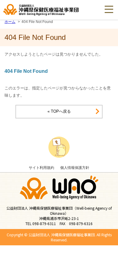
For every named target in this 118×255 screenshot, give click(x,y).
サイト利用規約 (41, 167)
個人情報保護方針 (74, 167)
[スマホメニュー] (109, 9)
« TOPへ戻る (59, 111)
